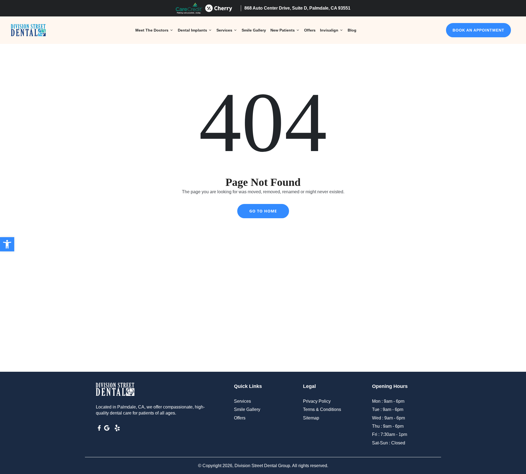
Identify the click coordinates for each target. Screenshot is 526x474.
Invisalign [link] (329, 30)
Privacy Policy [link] (317, 401)
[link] (7, 244)
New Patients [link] (282, 30)
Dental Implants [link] (192, 30)
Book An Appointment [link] (478, 30)
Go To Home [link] (263, 211)
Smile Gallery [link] (254, 30)
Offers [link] (310, 30)
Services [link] (224, 30)
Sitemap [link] (311, 418)
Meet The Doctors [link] (151, 30)
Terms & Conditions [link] (322, 409)
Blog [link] (352, 30)
